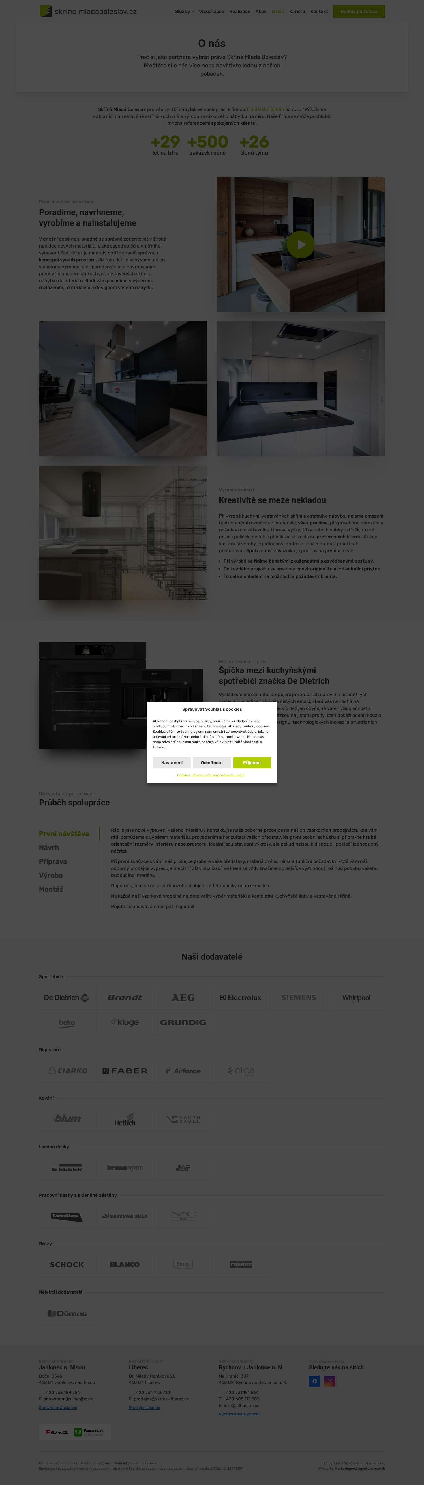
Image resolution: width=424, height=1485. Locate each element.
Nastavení (172, 762)
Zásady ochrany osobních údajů (218, 775)
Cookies (183, 775)
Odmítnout (212, 762)
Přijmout (252, 762)
